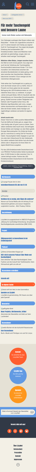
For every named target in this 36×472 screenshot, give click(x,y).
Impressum (18, 459)
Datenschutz (18, 449)
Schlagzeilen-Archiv (17, 14)
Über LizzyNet (18, 445)
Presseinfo (18, 452)
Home (4, 14)
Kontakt (18, 456)
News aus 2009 (7, 18)
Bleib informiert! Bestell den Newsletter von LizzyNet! (15, 412)
